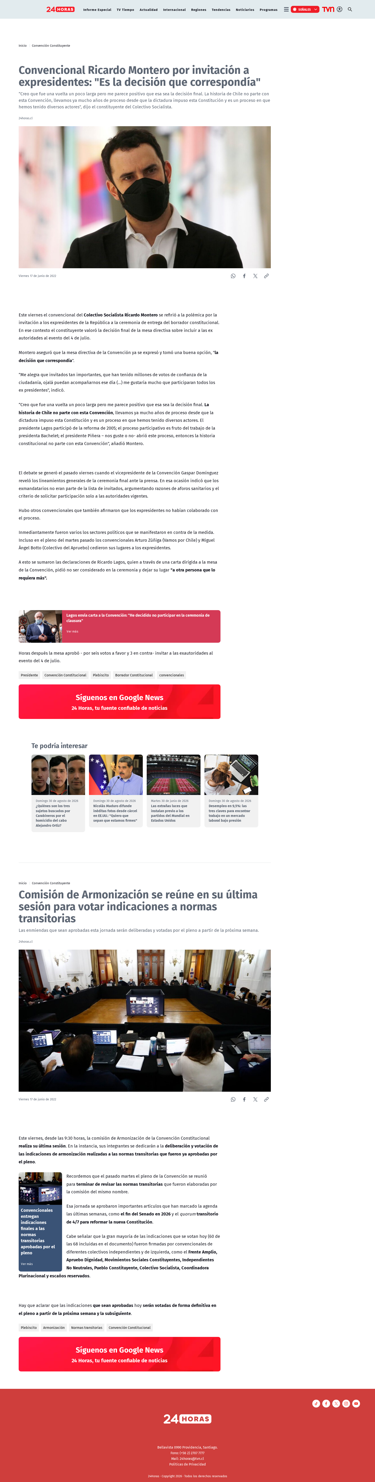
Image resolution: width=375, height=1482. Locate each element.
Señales (304, 9)
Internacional (174, 9)
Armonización (54, 1327)
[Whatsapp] (233, 276)
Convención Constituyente (51, 45)
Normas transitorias (86, 1327)
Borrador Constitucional (134, 675)
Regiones (198, 9)
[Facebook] (244, 276)
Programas (269, 9)
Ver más (72, 631)
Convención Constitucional (65, 675)
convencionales (171, 675)
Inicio (23, 45)
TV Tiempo (125, 9)
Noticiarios (245, 9)
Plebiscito (101, 675)
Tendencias (221, 9)
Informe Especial (97, 9)
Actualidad (149, 9)
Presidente (29, 675)
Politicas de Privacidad (187, 1464)
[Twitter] (255, 276)
